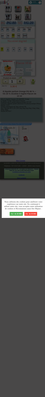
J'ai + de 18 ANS (16, 214)
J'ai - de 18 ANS (30, 214)
